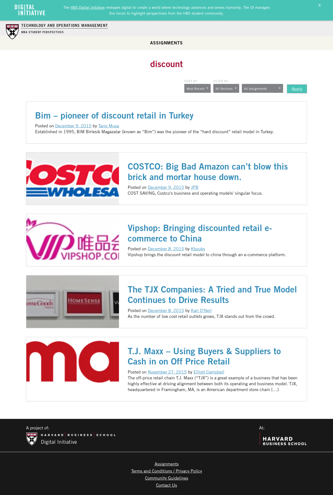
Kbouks (198, 248)
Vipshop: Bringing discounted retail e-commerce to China (200, 232)
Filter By (220, 81)
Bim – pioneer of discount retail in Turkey (114, 115)
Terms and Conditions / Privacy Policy (166, 471)
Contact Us (166, 485)
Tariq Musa (108, 125)
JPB (194, 187)
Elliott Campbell (209, 371)
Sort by (190, 81)
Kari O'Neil (201, 310)
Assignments (166, 42)
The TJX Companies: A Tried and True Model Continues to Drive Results (212, 294)
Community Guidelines (166, 478)
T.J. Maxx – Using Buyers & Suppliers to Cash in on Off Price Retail (204, 356)
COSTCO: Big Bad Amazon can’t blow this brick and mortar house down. (208, 171)
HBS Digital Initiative (87, 7)
